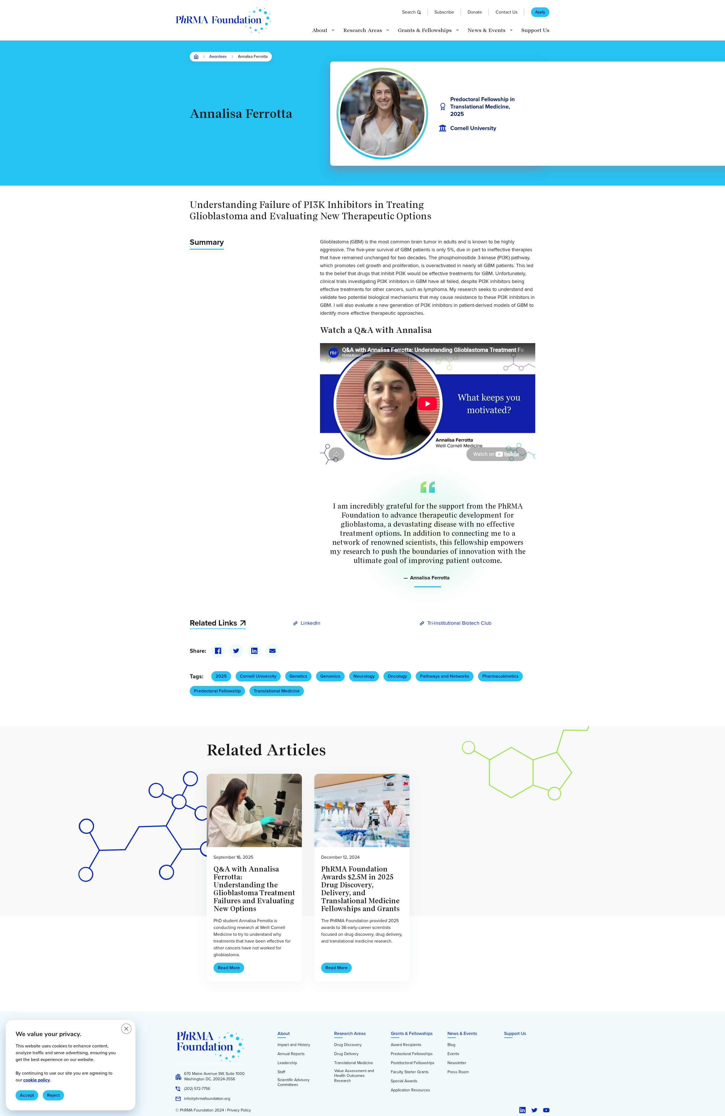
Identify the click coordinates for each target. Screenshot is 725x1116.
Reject (53, 1095)
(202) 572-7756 (197, 1088)
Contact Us (506, 12)
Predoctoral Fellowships (412, 1054)
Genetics (298, 676)
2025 (221, 676)
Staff (281, 1072)
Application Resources (410, 1090)
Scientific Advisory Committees (294, 1082)
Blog (451, 1044)
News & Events (462, 1033)
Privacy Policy (239, 1110)
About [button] (319, 30)
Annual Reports (291, 1054)
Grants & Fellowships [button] (425, 30)
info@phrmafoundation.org (207, 1098)
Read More (229, 967)
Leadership (287, 1063)
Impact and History (294, 1044)
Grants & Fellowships (411, 1033)
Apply (540, 12)
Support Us (535, 30)
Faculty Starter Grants (410, 1072)
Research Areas (350, 1033)
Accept (27, 1095)
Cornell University (258, 676)
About (284, 1033)
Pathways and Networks (444, 676)
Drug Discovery (348, 1044)
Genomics (330, 676)
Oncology (397, 676)
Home (196, 56)
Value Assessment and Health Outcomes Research (354, 1075)
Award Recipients (406, 1044)
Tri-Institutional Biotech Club (459, 623)
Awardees (218, 56)
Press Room (458, 1072)
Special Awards (404, 1081)
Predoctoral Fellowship (217, 691)
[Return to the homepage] (223, 20)
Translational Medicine (277, 691)
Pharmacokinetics (500, 676)
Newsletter (456, 1063)
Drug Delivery (346, 1054)
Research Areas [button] (362, 30)
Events (453, 1054)
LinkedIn (310, 623)
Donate (475, 12)
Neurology (364, 676)
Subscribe (444, 12)
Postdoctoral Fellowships (412, 1063)
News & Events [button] (487, 30)
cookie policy (36, 1080)
